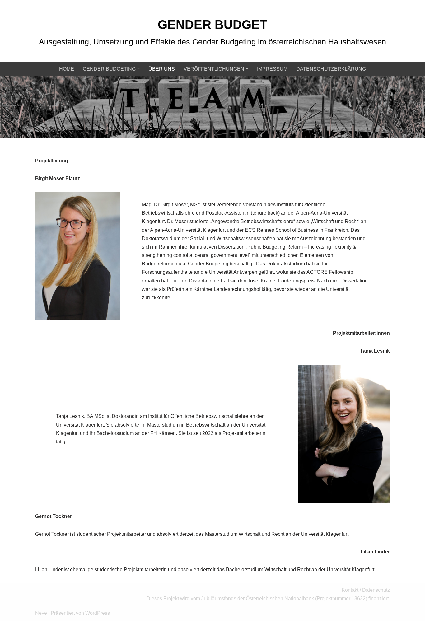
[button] (138, 69)
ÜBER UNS (161, 69)
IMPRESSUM (272, 69)
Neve (41, 613)
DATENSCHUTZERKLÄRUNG (331, 69)
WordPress (97, 613)
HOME (66, 69)
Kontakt (350, 590)
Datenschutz (376, 590)
